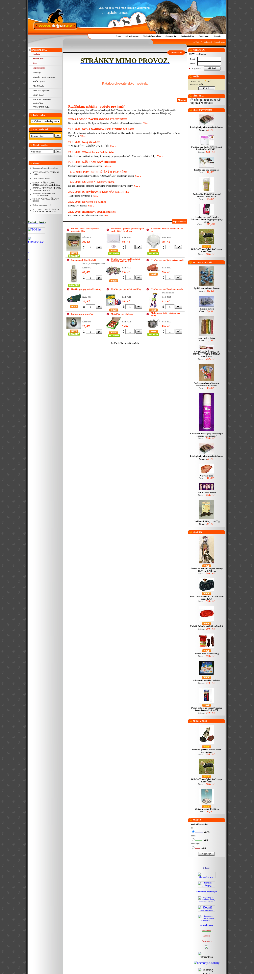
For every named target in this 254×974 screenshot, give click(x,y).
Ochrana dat (170, 36)
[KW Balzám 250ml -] (206, 490)
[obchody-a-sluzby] (206, 962)
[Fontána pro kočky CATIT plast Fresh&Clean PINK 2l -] (206, 144)
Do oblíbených (206, 42)
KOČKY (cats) (38, 81)
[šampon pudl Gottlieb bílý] (73, 272)
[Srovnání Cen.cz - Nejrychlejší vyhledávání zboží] (206, 887)
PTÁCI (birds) (38, 86)
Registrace (196, 68)
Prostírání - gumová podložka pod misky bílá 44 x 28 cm (127, 229)
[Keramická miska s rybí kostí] (153, 240)
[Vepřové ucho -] (206, 473)
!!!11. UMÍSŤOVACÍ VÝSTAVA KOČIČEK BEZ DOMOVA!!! (46, 210)
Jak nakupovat (132, 36)
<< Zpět (195, 42)
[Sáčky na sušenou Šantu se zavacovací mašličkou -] (206, 381)
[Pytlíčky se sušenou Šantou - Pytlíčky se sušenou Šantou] (206, 286)
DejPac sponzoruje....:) (42, 205)
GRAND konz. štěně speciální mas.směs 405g (85, 229)
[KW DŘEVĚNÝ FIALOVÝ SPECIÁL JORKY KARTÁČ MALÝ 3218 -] (206, 349)
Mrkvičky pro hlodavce (122, 314)
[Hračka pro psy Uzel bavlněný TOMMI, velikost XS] (113, 270)
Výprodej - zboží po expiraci (44, 77)
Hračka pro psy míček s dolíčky (126, 289)
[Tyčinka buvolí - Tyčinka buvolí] (206, 306)
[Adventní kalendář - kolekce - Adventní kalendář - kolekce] (206, 675)
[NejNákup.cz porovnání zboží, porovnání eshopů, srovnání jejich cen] (206, 901)
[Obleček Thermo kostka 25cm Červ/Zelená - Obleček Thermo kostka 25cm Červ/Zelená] (206, 744)
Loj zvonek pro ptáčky (82, 314)
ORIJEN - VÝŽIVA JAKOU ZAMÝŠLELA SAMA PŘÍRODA (46, 184)
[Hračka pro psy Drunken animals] (153, 299)
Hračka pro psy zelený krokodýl (86, 289)
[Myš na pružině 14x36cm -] (206, 803)
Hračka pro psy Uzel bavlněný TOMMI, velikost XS (125, 260)
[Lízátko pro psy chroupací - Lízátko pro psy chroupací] (206, 167)
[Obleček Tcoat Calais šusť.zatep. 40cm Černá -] (206, 244)
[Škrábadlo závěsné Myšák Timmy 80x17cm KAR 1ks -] (206, 563)
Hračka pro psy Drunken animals (167, 289)
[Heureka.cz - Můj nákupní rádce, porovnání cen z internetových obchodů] (207, 877)
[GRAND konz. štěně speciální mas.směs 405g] (73, 241)
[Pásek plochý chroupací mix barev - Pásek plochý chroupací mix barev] (206, 125)
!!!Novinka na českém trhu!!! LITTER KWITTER (44, 194)
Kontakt (217, 36)
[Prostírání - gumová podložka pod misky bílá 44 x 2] (113, 240)
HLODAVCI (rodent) (41, 91)
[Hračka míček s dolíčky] (113, 299)
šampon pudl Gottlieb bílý (83, 260)
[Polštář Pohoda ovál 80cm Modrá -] (206, 621)
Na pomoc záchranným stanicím (45, 168)
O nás (118, 36)
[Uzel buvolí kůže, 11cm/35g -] (206, 519)
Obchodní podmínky (152, 36)
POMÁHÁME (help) (41, 107)
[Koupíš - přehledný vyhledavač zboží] (206, 910)
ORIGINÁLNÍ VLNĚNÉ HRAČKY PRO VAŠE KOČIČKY (47, 189)
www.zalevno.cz (206, 925)
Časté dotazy (204, 36)
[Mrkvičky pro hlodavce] (113, 323)
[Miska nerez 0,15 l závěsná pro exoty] (153, 323)
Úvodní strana (219, 42)
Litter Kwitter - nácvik (41, 178)
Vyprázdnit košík (196, 84)
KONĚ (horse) (38, 95)
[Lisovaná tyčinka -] (206, 335)
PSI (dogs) (37, 72)
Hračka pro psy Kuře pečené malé (167, 260)
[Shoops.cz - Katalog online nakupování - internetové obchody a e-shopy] (206, 920)
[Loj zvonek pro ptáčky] (73, 322)
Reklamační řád (187, 36)
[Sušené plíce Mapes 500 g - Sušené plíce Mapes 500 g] (206, 648)
